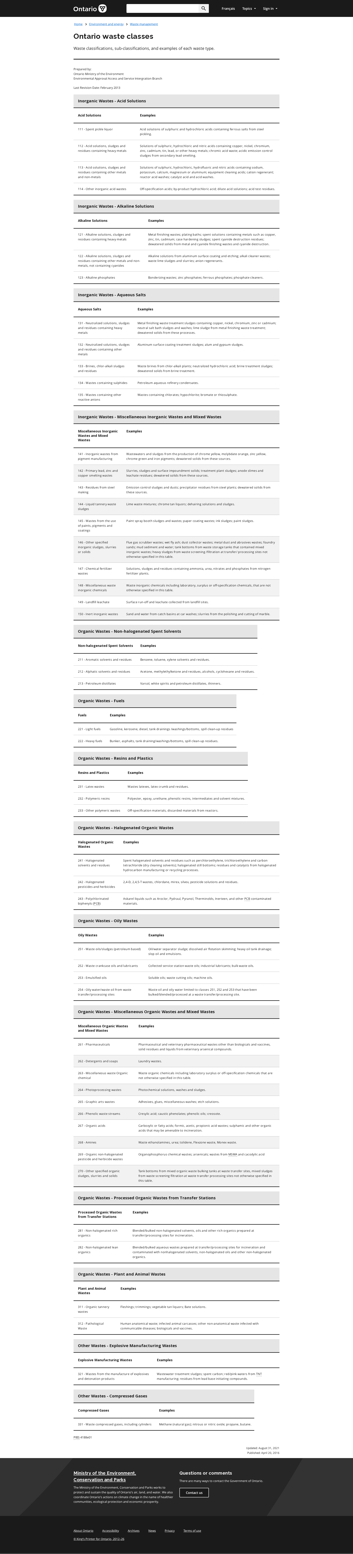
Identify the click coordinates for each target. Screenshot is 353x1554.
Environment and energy (106, 24)
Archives (134, 1531)
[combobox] (167, 8)
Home (78, 24)
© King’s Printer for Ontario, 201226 (99, 1539)
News (152, 1531)
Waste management (144, 24)
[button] (204, 8)
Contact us (194, 1492)
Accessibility (110, 1531)
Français (228, 8)
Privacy (170, 1531)
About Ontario (83, 1531)
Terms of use (192, 1531)
